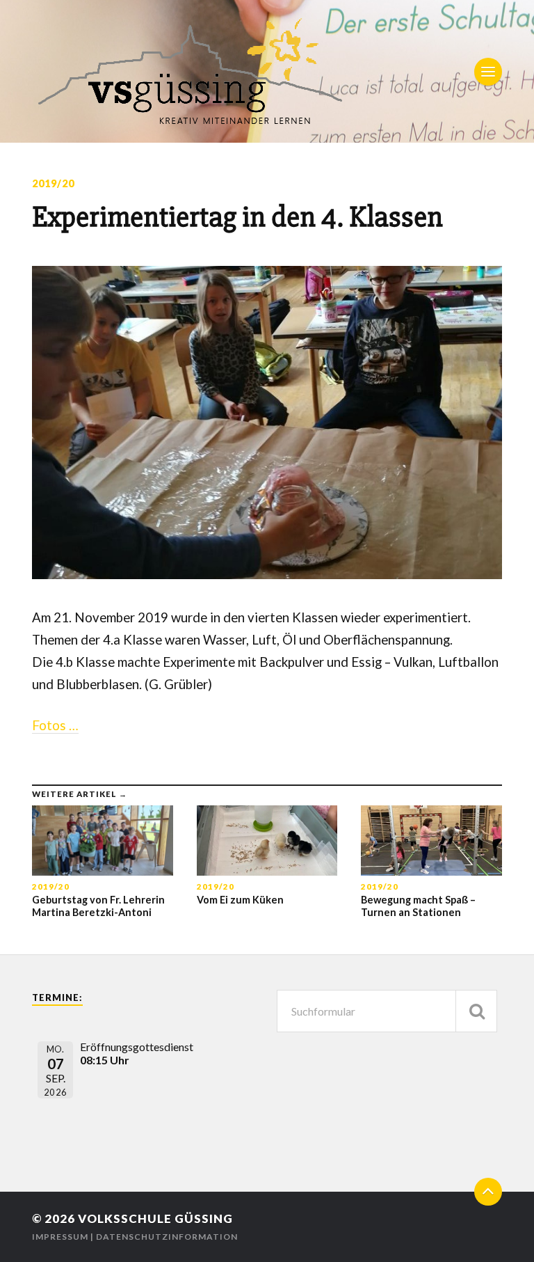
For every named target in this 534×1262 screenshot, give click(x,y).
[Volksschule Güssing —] (267, 71)
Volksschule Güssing (155, 1218)
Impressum (60, 1236)
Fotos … (55, 725)
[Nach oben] (488, 1192)
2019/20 (53, 183)
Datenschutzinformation (167, 1236)
